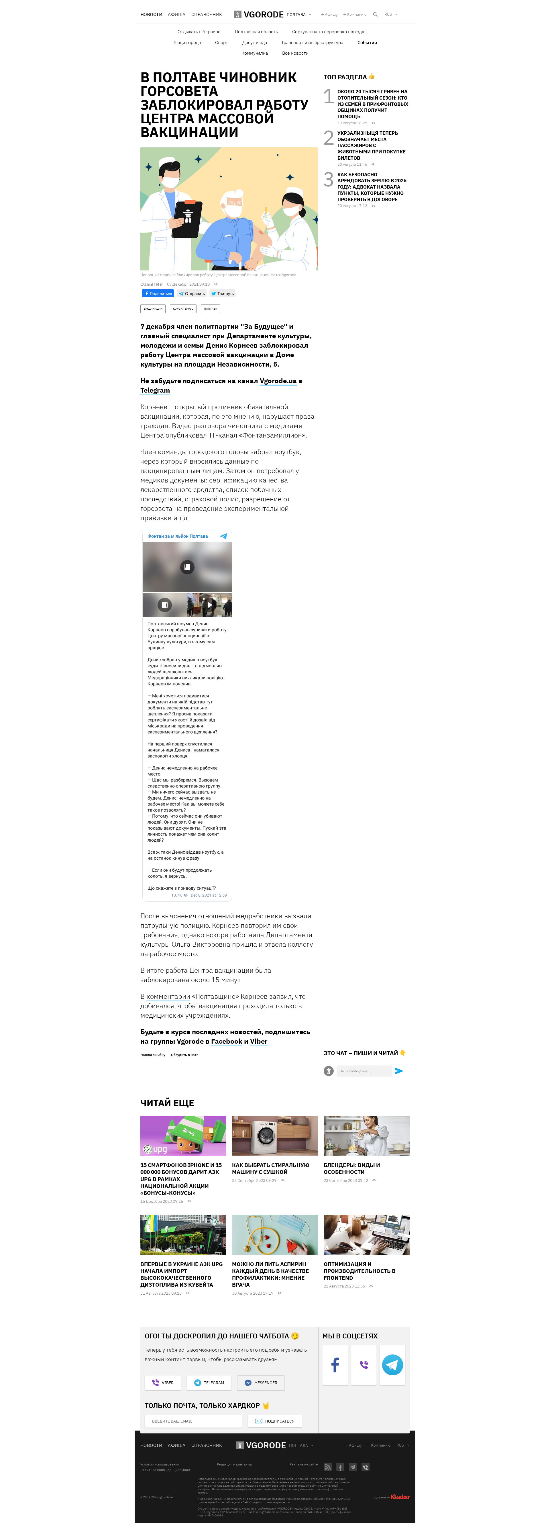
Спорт (221, 42)
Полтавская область (256, 31)
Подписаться (279, 1421)
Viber (259, 1041)
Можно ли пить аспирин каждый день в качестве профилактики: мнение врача (270, 1274)
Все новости (295, 53)
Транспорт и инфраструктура (312, 42)
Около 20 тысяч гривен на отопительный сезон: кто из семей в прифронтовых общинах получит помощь (372, 104)
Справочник (206, 14)
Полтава (298, 1445)
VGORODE (266, 1445)
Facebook (226, 1041)
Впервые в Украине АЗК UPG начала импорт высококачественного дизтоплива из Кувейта (181, 1274)
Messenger (265, 1382)
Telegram (155, 390)
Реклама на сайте (304, 1464)
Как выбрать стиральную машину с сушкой (270, 1168)
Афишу (331, 14)
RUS (388, 14)
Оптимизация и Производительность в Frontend (360, 1271)
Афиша (176, 14)
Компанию (357, 14)
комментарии (168, 996)
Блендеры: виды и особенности (352, 1168)
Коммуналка (254, 53)
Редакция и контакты (234, 1464)
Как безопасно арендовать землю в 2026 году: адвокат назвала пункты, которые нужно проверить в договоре (371, 187)
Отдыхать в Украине (199, 31)
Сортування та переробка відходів (329, 31)
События (367, 42)
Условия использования (159, 1464)
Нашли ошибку (152, 1055)
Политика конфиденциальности (166, 1469)
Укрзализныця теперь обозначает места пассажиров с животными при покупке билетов (371, 145)
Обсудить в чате (185, 1055)
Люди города (187, 42)
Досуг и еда (254, 42)
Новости (151, 14)
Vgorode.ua (278, 380)
